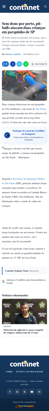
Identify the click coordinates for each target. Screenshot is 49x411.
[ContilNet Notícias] (24, 6)
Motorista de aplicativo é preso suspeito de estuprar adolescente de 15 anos (24, 331)
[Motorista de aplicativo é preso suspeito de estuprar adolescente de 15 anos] (24, 311)
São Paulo (41, 108)
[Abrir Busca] (45, 6)
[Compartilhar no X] (19, 64)
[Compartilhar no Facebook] (13, 64)
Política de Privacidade (29, 371)
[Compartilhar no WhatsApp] (26, 64)
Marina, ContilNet (13, 54)
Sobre (9, 371)
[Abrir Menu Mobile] (4, 6)
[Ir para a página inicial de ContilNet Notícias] (24, 363)
